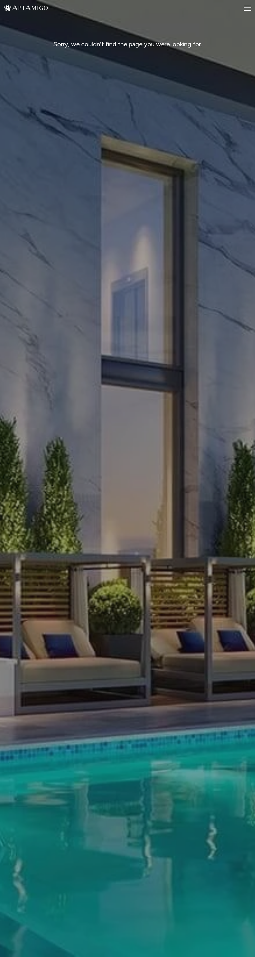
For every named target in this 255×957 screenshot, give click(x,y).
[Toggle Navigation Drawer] (247, 7)
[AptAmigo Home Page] (29, 7)
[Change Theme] (7, 7)
